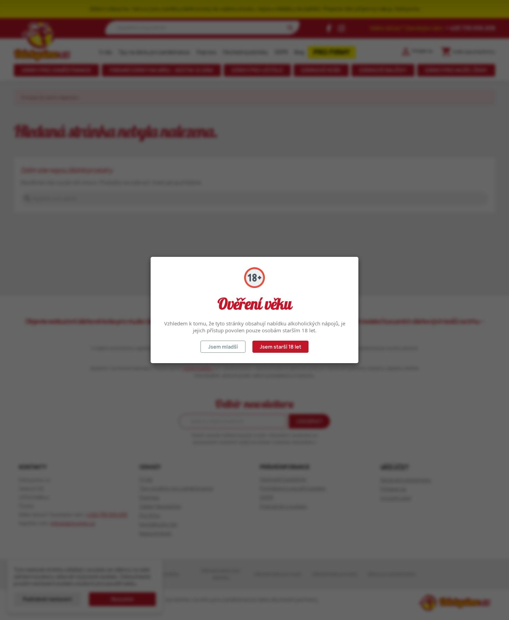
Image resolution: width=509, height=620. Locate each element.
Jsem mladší (223, 346)
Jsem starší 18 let (280, 346)
